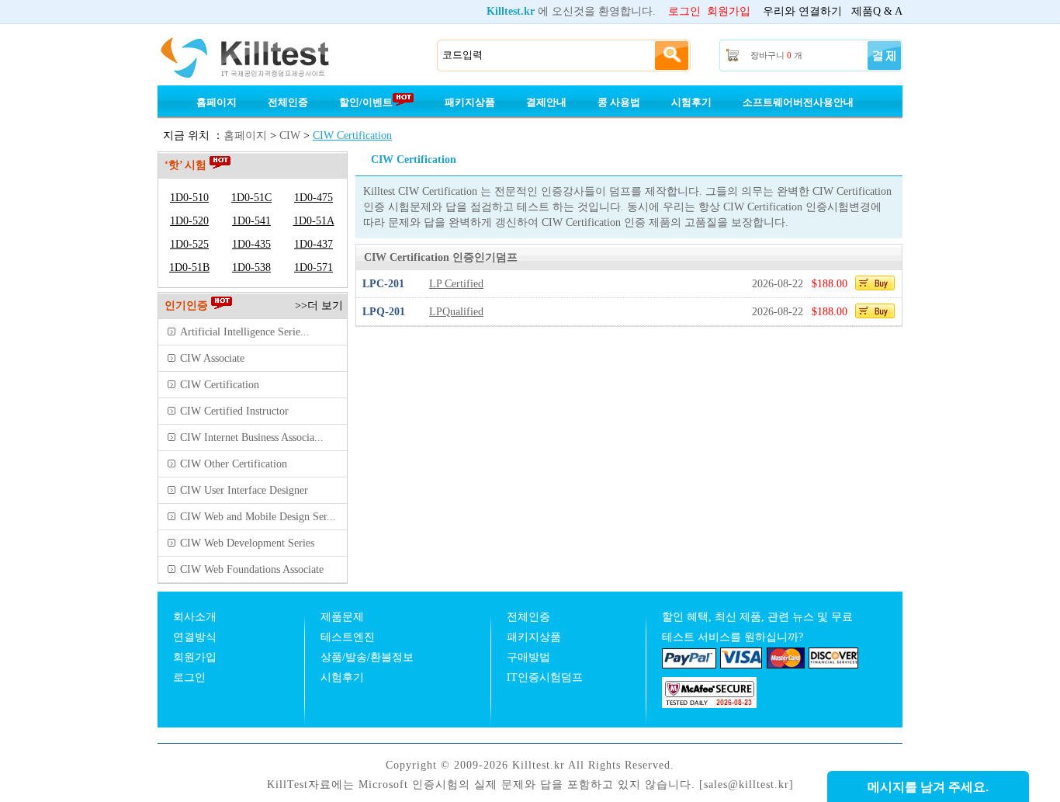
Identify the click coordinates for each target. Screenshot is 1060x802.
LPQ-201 (383, 312)
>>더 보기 (319, 305)
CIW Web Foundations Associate (252, 569)
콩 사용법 (619, 102)
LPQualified (456, 312)
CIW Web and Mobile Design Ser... (258, 517)
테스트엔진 (347, 637)
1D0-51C (251, 197)
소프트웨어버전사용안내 (798, 102)
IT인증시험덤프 (545, 677)
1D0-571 (313, 267)
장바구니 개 (776, 55)
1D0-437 (313, 244)
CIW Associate (212, 358)
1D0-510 (189, 197)
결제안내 (546, 102)
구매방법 (528, 657)
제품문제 (342, 617)
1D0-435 (251, 244)
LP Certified (456, 284)
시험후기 (691, 102)
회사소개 (195, 617)
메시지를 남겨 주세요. (928, 786)
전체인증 (288, 102)
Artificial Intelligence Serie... (245, 332)
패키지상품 (470, 102)
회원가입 (728, 11)
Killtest (266, 56)
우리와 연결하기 (802, 11)
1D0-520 (189, 221)
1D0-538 (251, 267)
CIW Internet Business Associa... (252, 437)
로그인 (684, 11)
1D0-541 (251, 221)
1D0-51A (313, 221)
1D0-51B (189, 267)
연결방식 (195, 637)
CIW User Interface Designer (244, 490)
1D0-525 (189, 244)
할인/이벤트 (366, 102)
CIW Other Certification (233, 464)
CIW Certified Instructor (234, 411)
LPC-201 (383, 284)
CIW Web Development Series (247, 543)
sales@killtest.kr (746, 784)
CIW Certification (352, 135)
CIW (289, 135)
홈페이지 (216, 102)
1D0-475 (313, 197)
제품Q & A (876, 11)
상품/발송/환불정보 (367, 657)
